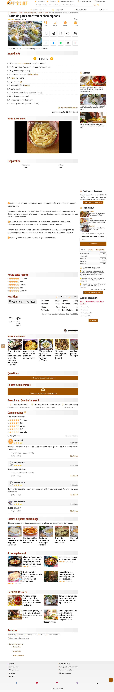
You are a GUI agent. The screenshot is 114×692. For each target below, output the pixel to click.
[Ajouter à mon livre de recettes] (46, 34)
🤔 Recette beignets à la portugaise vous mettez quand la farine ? (92, 279)
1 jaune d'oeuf (15, 89)
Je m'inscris (93, 244)
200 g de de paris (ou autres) (27, 63)
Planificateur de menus (92, 202)
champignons (23, 63)
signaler (75, 456)
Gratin (12, 635)
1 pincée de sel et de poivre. (21, 100)
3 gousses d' (15, 82)
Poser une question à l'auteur (44, 378)
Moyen (22, 285)
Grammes (84, 256)
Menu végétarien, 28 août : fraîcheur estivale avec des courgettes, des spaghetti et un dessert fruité (60, 616)
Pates (42, 635)
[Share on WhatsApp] (61, 43)
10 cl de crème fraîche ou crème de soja (26, 92)
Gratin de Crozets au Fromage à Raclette (44, 541)
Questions (81, 10)
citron (13, 78)
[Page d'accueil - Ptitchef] (8, 12)
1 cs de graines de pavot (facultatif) (24, 103)
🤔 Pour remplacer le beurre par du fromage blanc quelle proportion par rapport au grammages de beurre (92, 272)
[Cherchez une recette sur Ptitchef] (95, 5)
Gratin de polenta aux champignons (76, 353)
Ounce (83, 258)
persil (27, 85)
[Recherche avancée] (98, 5)
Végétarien (53, 1)
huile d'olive (33, 74)
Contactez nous (64, 664)
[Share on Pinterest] (75, 43)
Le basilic (86, 307)
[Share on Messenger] (53, 43)
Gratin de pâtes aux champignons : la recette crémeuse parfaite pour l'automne (14, 358)
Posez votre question (94, 293)
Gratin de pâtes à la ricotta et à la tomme (30, 540)
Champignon (31, 635)
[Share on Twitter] (68, 43)
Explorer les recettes (16, 644)
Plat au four (17, 651)
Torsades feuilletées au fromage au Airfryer (97, 214)
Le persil (85, 310)
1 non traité (16, 78)
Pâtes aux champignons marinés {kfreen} (61, 354)
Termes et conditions (66, 670)
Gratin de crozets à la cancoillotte (60, 540)
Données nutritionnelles (69, 108)
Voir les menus (89, 234)
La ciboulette (87, 313)
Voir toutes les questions (98, 289)
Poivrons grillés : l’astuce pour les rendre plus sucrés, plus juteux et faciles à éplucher (31, 600)
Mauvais (23, 291)
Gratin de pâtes (53, 635)
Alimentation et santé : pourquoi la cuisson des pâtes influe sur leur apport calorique (32, 560)
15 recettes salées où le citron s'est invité (68, 558)
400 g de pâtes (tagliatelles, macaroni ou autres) (29, 67)
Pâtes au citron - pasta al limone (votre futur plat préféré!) (45, 355)
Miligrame (84, 253)
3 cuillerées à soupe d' (23, 74)
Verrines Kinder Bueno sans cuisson (96, 229)
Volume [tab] (90, 250)
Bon (21, 282)
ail (21, 82)
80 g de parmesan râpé (19, 96)
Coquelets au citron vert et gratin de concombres (29, 354)
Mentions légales (65, 673)
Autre (102, 10)
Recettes (37, 10)
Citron (20, 635)
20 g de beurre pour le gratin (21, 71)
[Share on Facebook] (46, 43)
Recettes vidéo (14, 667)
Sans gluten (41, 1)
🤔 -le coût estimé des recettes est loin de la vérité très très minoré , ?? (93, 284)
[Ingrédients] (3, 346)
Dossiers (58, 10)
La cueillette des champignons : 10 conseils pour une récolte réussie (66, 575)
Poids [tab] (83, 250)
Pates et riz (17, 647)
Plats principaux (18, 655)
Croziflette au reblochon (76, 539)
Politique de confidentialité (68, 667)
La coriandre (87, 316)
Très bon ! (23, 279)
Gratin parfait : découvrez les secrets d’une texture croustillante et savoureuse (32, 576)
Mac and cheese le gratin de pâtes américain (15, 541)
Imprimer (100, 234)
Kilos (83, 263)
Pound (83, 261)
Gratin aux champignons (19, 638)
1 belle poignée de (19, 85)
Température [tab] (100, 250)
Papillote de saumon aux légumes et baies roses (97, 221)
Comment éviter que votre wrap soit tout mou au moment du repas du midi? (68, 599)
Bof (21, 288)
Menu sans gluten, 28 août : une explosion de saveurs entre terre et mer (32, 614)
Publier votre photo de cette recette (43, 393)
